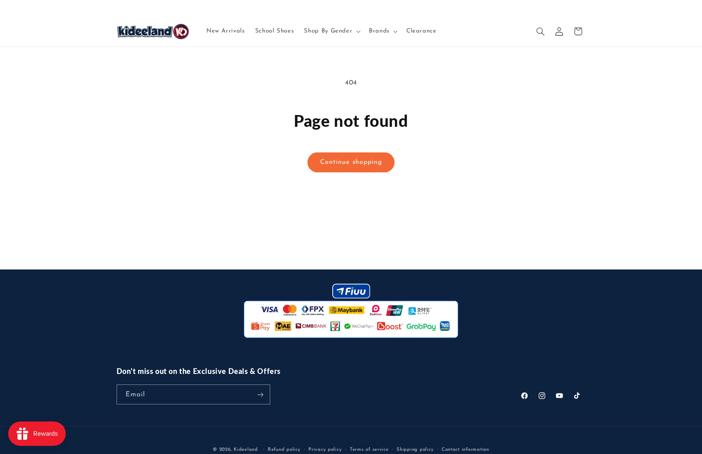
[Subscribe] (260, 394)
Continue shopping (351, 162)
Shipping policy (414, 449)
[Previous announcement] (119, 8)
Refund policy (284, 449)
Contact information (465, 449)
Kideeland (246, 449)
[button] (331, 31)
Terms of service (369, 449)
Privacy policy (325, 449)
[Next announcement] (583, 8)
